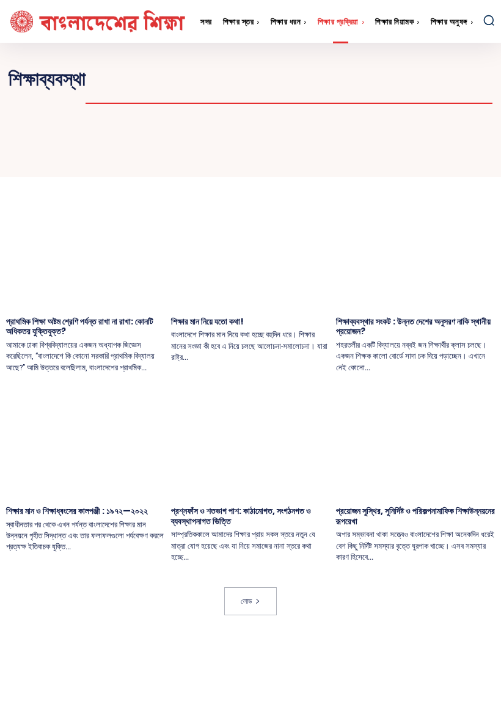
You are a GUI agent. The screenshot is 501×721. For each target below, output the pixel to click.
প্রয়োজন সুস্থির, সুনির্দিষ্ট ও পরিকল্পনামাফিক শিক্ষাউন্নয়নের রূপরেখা (415, 516)
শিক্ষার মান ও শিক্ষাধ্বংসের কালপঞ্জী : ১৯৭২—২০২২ (77, 511)
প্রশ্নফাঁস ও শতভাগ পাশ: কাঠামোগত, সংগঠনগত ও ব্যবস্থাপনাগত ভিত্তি (241, 516)
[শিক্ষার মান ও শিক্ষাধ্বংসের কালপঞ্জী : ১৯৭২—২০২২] (85, 441)
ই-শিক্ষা (157, 78)
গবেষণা (394, 78)
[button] (489, 20)
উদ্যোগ (248, 78)
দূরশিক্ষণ (323, 90)
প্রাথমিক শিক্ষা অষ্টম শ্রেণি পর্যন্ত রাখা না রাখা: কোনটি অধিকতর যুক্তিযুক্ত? (79, 326)
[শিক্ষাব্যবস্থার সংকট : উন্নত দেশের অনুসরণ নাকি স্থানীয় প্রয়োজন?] (415, 251)
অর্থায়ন (114, 78)
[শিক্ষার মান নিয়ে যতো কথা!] (250, 251)
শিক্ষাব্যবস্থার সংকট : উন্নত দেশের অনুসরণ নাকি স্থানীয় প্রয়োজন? (413, 326)
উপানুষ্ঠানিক (347, 78)
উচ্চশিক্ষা (204, 78)
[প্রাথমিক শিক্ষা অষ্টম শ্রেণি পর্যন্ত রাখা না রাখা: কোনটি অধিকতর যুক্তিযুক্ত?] (85, 251)
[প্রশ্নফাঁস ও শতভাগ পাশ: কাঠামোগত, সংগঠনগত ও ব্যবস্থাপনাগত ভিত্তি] (250, 441)
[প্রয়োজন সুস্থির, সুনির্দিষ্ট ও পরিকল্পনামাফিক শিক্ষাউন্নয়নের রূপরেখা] (415, 441)
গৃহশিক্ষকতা (442, 78)
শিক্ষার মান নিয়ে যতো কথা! (207, 321)
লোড (246, 601)
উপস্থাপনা (295, 78)
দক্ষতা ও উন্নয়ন (266, 90)
